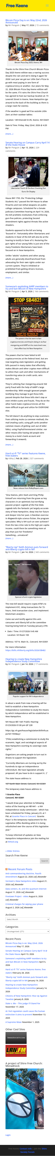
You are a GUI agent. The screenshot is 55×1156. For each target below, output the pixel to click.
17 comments (41, 664)
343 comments (42, 552)
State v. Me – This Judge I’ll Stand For (23, 1003)
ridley (11, 458)
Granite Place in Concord (24, 816)
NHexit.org (13, 841)
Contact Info (26, 1148)
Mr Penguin (13, 25)
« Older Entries (13, 851)
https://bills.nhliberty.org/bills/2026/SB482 (26, 650)
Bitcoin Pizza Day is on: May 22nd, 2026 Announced (26, 21)
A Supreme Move (14, 1022)
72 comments (42, 25)
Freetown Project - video (17, 896)
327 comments (37, 458)
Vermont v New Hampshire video (21, 881)
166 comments (42, 291)
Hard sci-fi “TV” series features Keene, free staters (26, 454)
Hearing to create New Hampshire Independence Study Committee (24, 660)
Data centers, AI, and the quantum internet (26, 888)
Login (8, 1135)
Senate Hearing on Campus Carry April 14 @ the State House (28, 143)
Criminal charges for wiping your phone (24, 904)
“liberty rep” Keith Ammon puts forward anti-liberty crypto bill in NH (27, 548)
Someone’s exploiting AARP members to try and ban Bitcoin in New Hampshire (27, 287)
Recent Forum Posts (20, 869)
